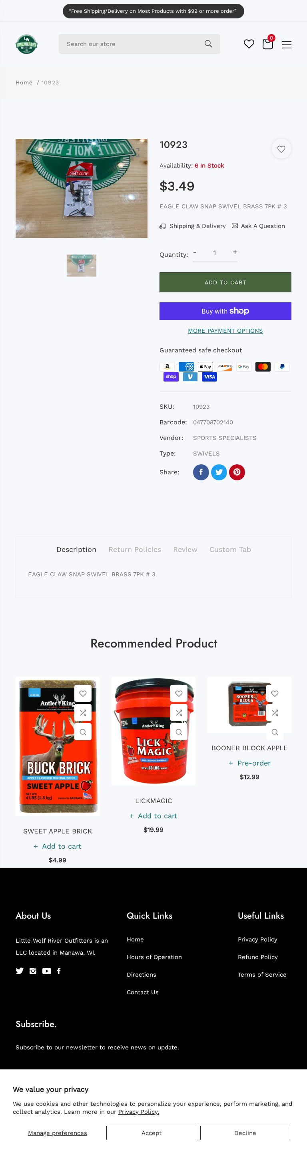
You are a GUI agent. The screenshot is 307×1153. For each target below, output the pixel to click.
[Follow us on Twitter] (219, 472)
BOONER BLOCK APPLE (249, 748)
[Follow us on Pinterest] (237, 472)
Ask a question (263, 226)
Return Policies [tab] (134, 549)
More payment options (225, 330)
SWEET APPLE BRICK (57, 831)
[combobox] (139, 44)
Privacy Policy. (138, 1111)
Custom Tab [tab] (230, 549)
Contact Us (143, 992)
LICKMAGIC (153, 801)
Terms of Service (262, 974)
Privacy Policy (257, 939)
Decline (245, 1133)
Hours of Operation (154, 957)
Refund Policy (258, 957)
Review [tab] (185, 549)
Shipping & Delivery (196, 226)
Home (24, 82)
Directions (141, 974)
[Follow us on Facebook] (201, 472)
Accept (151, 1133)
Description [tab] (76, 549)
